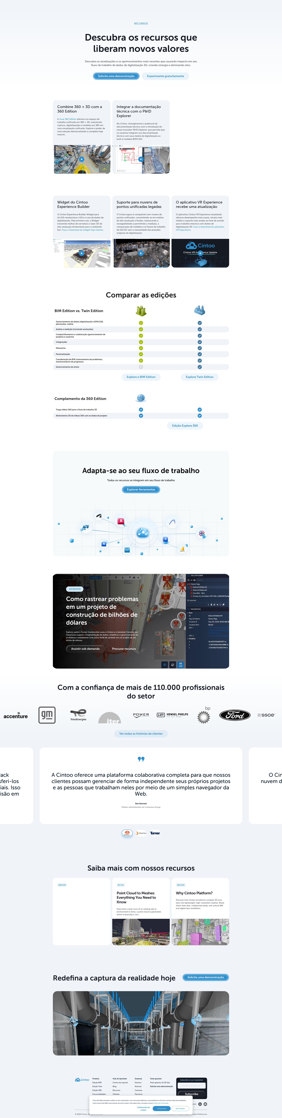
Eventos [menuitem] (138, 1083)
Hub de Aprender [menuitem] (120, 1079)
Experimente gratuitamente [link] (165, 76)
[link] (82, 1079)
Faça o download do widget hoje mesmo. (83, 230)
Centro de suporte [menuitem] (120, 1083)
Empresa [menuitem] (138, 1079)
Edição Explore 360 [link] (185, 425)
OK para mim (161, 1108)
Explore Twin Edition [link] (199, 377)
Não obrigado (180, 1108)
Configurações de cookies (143, 1108)
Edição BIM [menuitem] (97, 1083)
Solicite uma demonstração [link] (116, 76)
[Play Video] (81, 159)
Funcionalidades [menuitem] (99, 1094)
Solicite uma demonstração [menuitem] (161, 1086)
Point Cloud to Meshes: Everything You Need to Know (136, 897)
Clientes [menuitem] (116, 1094)
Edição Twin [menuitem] (97, 1086)
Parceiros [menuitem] (138, 1094)
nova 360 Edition (67, 119)
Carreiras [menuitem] (138, 1090)
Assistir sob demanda (85, 648)
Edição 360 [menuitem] (97, 1090)
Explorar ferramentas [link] (141, 489)
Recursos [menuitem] (116, 1090)
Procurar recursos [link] (124, 648)
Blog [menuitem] (114, 1086)
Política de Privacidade (160, 1103)
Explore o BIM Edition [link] (141, 377)
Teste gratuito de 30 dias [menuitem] (160, 1083)
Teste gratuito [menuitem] (156, 1079)
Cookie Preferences (199, 1114)
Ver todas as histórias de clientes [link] (141, 733)
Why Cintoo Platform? (194, 893)
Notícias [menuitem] (138, 1086)
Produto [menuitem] (95, 1079)
